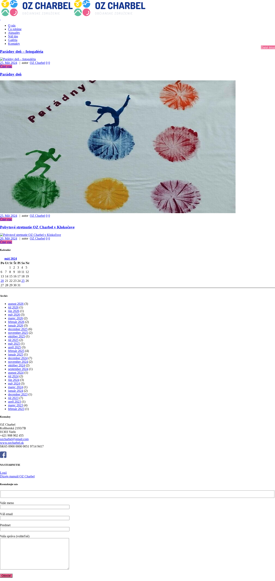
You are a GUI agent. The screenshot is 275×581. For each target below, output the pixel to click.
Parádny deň (11, 74)
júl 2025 (13, 340)
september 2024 (18, 369)
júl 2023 (13, 398)
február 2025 (16, 351)
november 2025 (18, 332)
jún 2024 (13, 380)
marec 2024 (15, 387)
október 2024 (16, 365)
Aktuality (14, 32)
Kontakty (14, 43)
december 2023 (18, 394)
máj (10, 258)
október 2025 (16, 336)
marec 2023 (15, 405)
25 (23, 280)
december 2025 (18, 329)
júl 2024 (13, 376)
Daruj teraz (268, 47)
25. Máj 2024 (8, 62)
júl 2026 (13, 307)
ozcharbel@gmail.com (14, 439)
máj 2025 (14, 343)
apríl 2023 (14, 401)
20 (2, 280)
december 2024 (18, 358)
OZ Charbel (37, 62)
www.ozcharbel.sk (12, 442)
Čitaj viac (6, 66)
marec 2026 (15, 318)
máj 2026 (14, 314)
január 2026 (15, 325)
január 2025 (15, 354)
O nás (12, 25)
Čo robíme (15, 29)
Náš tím (13, 36)
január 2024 (15, 390)
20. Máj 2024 (8, 238)
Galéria (12, 40)
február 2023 (16, 409)
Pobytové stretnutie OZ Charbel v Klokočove (37, 227)
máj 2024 (14, 383)
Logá (3, 472)
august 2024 (16, 372)
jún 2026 (13, 311)
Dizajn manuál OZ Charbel (17, 476)
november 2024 (18, 361)
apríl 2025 (14, 347)
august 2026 (16, 303)
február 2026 (16, 322)
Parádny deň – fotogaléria (21, 51)
